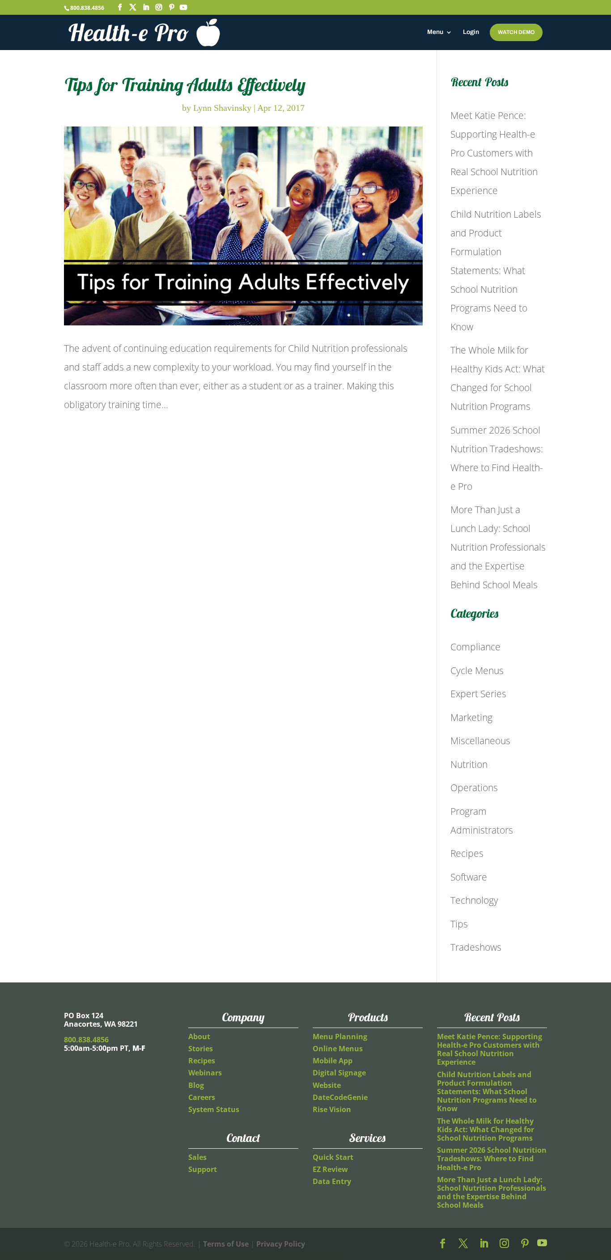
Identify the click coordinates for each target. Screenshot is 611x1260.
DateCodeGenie (340, 1097)
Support (202, 1169)
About (199, 1036)
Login (471, 32)
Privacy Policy (280, 1244)
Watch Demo (516, 32)
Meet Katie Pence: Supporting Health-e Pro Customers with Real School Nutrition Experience (494, 153)
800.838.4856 (87, 8)
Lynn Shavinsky (222, 108)
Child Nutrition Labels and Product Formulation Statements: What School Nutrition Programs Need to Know (495, 270)
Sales (197, 1157)
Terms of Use (226, 1244)
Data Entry (332, 1181)
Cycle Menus (477, 670)
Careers (201, 1097)
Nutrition (469, 764)
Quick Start (333, 1157)
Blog (196, 1085)
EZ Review (330, 1169)
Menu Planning (340, 1036)
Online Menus (338, 1049)
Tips (459, 924)
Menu (435, 32)
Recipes (467, 853)
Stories (200, 1049)
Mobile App (332, 1061)
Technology (474, 900)
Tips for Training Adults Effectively (185, 84)
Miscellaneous (480, 740)
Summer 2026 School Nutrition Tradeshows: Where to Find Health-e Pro (492, 1158)
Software (468, 877)
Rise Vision (332, 1109)
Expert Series (478, 693)
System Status (213, 1109)
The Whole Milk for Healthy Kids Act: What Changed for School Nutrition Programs (485, 1129)
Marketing (471, 717)
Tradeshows (475, 947)
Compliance (475, 647)
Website (327, 1085)
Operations (474, 787)
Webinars (205, 1073)
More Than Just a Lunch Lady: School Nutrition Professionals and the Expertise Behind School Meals (498, 547)
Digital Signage (339, 1073)
